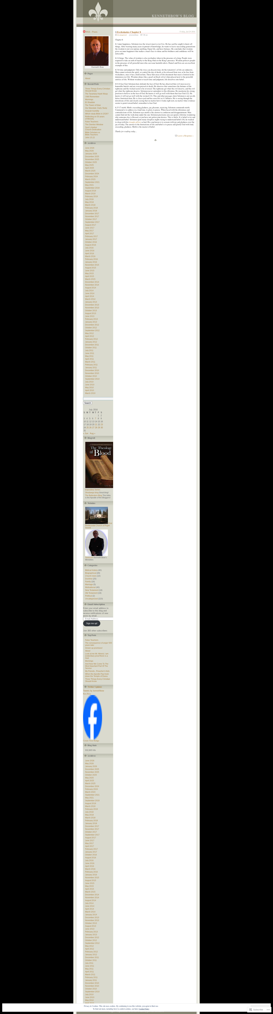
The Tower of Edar (93, 105)
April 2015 (89, 276)
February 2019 (91, 196)
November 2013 (92, 308)
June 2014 (89, 293)
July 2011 (89, 350)
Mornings (89, 99)
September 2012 (92, 330)
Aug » (92, 433)
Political (88, 596)
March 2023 (90, 179)
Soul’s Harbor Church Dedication (93, 128)
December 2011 (92, 345)
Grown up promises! (93, 648)
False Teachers (91, 122)
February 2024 (91, 176)
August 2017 (90, 225)
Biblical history (91, 570)
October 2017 (91, 219)
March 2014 (90, 299)
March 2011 (90, 362)
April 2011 (89, 359)
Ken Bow (87, 694)
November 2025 (92, 159)
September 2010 (92, 379)
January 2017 (91, 239)
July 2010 (89, 382)
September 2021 (92, 182)
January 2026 (91, 154)
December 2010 (92, 370)
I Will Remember (92, 97)
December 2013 (92, 305)
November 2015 (92, 265)
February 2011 (91, 365)
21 (96, 424)
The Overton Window (94, 124)
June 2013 (89, 316)
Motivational (90, 587)
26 (90, 427)
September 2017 (92, 222)
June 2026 (89, 148)
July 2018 (89, 199)
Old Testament (91, 593)
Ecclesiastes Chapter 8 (129, 32)
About (87, 78)
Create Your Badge (91, 740)
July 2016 (89, 248)
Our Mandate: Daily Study (96, 108)
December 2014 (92, 282)
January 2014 (91, 302)
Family (88, 582)
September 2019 (92, 188)
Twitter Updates (95, 686)
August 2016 (90, 245)
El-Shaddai (90, 102)
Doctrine (88, 579)
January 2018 (91, 211)
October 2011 (91, 348)
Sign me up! (91, 623)
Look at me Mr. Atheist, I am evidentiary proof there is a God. (96, 656)
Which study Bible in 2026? (97, 114)
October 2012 (91, 328)
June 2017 (89, 228)
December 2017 (92, 213)
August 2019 (90, 191)
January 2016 (91, 262)
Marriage (89, 584)
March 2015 (90, 279)
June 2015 (89, 271)
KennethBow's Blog (173, 15)
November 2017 (92, 216)
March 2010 (90, 393)
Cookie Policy (144, 1009)
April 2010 (89, 390)
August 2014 (90, 288)
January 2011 (91, 367)
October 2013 (91, 310)
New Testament (91, 590)
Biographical (90, 573)
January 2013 (91, 322)
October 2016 (91, 242)
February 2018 (91, 208)
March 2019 (90, 194)
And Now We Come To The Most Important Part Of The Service (96, 666)
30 (102, 427)
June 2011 (89, 353)
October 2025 (91, 162)
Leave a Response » (185, 135)
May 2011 (89, 356)
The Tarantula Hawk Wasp (96, 94)
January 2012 (91, 342)
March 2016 (90, 256)
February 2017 (91, 236)
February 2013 (91, 319)
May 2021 (89, 185)
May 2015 (89, 273)
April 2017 (89, 233)
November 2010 (92, 373)
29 (99, 427)
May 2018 (89, 202)
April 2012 (89, 336)
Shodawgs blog (92, 492)
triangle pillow (135, 122)
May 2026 (89, 151)
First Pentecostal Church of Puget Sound (98, 525)
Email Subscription (96, 604)
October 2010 (91, 376)
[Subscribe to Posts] (84, 32)
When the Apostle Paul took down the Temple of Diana (97, 675)
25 (87, 427)
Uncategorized (122, 35)
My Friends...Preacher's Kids (97, 671)
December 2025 (92, 156)
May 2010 (89, 387)
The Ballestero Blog (93, 495)
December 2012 (92, 325)
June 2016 (89, 251)
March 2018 (90, 205)
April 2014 (89, 296)
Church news (91, 576)
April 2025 (89, 168)
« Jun (85, 433)
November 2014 (92, 285)
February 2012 (91, 339)
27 (93, 427)
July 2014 (89, 290)
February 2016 (91, 259)
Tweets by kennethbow (93, 691)
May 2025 (89, 165)
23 (102, 424)
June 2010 (89, 385)
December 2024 (92, 174)
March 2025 (90, 171)
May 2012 (89, 333)
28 (96, 427)
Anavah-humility (92, 111)
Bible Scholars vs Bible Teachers (92, 133)
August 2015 (90, 268)
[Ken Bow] (92, 739)
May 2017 (89, 231)
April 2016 (89, 253)
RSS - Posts (91, 32)
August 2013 (90, 313)
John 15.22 (90, 137)
